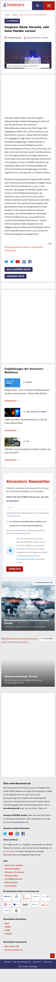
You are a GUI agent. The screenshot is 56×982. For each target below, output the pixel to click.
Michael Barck (35, 38)
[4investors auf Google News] (24, 261)
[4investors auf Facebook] (30, 261)
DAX (7, 923)
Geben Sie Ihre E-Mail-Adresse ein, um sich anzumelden (27, 499)
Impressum (37, 961)
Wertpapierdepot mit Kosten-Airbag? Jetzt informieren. (24, 249)
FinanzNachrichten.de (13, 879)
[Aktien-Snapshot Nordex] (35, 904)
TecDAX (8, 933)
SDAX (7, 930)
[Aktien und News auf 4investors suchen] (37, 5)
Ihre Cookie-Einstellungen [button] (28, 966)
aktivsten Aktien (9, 851)
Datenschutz (47, 961)
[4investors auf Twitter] (12, 261)
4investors (7, 15)
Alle (49, 5)
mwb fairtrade (10, 885)
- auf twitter (44, 38)
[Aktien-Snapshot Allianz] (7, 897)
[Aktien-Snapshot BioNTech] (26, 897)
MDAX (8, 926)
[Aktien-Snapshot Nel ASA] (26, 904)
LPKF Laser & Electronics (36, 412)
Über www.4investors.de (22, 961)
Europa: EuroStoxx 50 (14, 949)
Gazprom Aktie (15, 276)
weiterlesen (10, 400)
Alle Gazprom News (18, 269)
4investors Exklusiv (12, 868)
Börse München (11, 882)
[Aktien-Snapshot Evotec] (16, 904)
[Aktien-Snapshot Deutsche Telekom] (7, 904)
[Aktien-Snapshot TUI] (44, 904)
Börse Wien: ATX (12, 946)
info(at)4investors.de (20, 822)
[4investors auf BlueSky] (6, 261)
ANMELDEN (15, 569)
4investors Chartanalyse (14, 872)
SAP (27, 441)
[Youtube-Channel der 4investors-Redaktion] (18, 261)
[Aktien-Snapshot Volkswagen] (16, 911)
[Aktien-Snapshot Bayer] (16, 897)
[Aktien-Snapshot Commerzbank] (36, 897)
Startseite (7, 961)
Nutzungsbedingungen (26, 559)
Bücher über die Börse (14, 865)
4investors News (11, 875)
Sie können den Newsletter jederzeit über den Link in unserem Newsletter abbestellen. (25, 532)
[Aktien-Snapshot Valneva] (7, 911)
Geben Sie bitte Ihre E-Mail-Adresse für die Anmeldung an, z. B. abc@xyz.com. (27, 514)
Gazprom (15, 15)
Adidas (29, 382)
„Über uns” (42, 808)
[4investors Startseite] (13, 5)
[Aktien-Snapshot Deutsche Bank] (45, 897)
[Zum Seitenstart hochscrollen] (52, 955)
